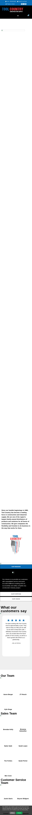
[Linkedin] (25, 4)
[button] (18, 16)
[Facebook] (22, 4)
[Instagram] (23, 4)
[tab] (16, 567)
